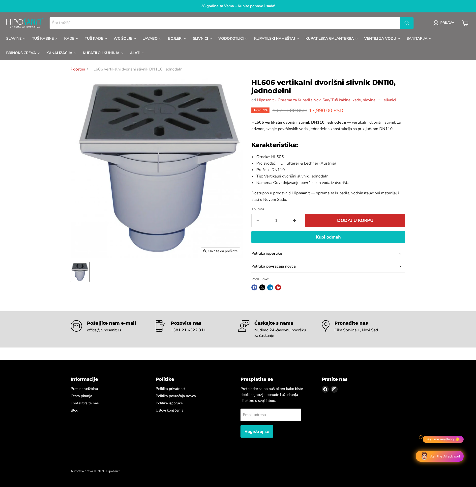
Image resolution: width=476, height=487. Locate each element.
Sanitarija (417, 38)
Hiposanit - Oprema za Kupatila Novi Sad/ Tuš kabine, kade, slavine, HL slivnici (326, 100)
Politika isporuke (169, 403)
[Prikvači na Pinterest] (278, 287)
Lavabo (151, 38)
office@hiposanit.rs (104, 330)
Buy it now (328, 238)
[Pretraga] (407, 23)
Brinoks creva (21, 52)
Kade (69, 38)
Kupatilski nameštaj (275, 38)
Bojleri (175, 38)
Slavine (14, 38)
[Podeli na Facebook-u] (254, 287)
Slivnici (201, 38)
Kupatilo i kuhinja (101, 52)
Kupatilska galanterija (330, 38)
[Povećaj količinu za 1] (294, 220)
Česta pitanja (81, 395)
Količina (257, 209)
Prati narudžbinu (84, 388)
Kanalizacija (59, 52)
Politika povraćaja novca (176, 395)
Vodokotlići (231, 38)
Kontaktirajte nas (85, 403)
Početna (78, 69)
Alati (135, 52)
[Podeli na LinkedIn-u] (270, 287)
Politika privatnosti (171, 388)
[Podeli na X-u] (262, 287)
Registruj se (256, 431)
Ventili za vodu (380, 38)
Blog (74, 410)
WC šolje (123, 38)
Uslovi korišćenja (169, 410)
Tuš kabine (43, 38)
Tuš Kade (94, 38)
